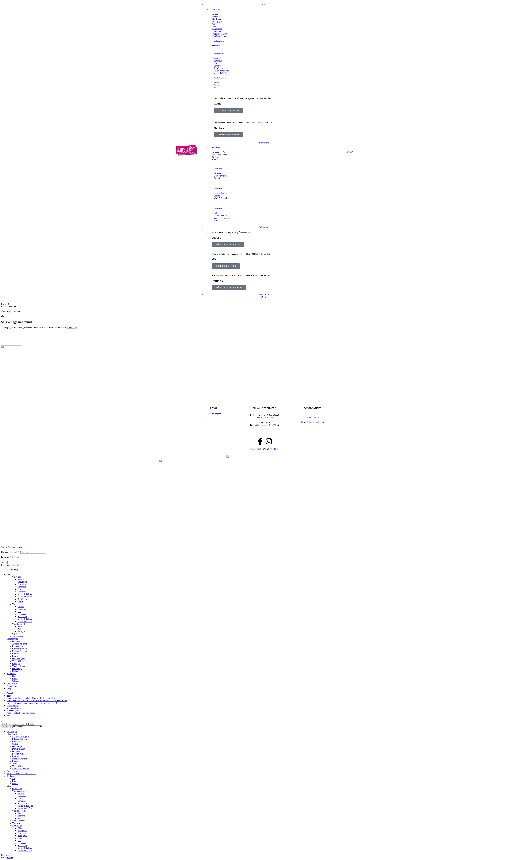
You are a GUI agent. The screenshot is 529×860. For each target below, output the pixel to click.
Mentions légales (214, 413)
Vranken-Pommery (20, 666)
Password (6, 557)
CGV (209, 418)
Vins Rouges (216, 9)
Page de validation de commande (21, 713)
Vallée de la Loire (25, 594)
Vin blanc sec (18, 604)
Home (3, 306)
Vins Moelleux (18, 821)
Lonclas (15, 656)
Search (31, 724)
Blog (9, 688)
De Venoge (17, 668)
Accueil (10, 693)
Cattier (15, 671)
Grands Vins (12, 683)
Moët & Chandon (19, 651)
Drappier (16, 641)
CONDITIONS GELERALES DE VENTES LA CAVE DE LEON (37, 700)
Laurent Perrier (18, 646)
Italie (20, 626)
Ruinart (15, 654)
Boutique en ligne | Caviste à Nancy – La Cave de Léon (31, 698)
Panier (9, 715)
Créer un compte (15, 547)
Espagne (21, 631)
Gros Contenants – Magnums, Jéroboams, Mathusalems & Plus (34, 703)
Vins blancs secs (219, 53)
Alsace (21, 579)
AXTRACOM (272, 449)
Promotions (216, 45)
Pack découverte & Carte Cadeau (21, 773)
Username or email (10, 552)
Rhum (14, 678)
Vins (9, 574)
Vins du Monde (219, 78)
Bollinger (16, 663)
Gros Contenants (218, 41)
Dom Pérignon (18, 658)
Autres (20, 629)
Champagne (216, 147)
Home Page (72, 327)
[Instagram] (268, 441)
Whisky (15, 681)
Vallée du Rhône (25, 597)
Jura (19, 589)
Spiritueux (11, 673)
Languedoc (22, 592)
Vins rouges (17, 825)
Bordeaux (22, 584)
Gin (13, 676)
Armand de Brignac (20, 644)
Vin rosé (15, 634)
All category (12, 731)
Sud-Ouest (22, 599)
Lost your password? (10, 565)
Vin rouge (16, 577)
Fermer (10, 857)
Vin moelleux (18, 636)
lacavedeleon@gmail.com (312, 422)
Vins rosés (16, 823)
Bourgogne (22, 587)
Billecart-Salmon (19, 649)
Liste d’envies (13, 705)
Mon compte (12, 710)
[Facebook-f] (260, 441)
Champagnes (12, 639)
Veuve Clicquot (19, 661)
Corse (20, 601)
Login (4, 562)
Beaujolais (22, 582)
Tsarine (15, 764)
